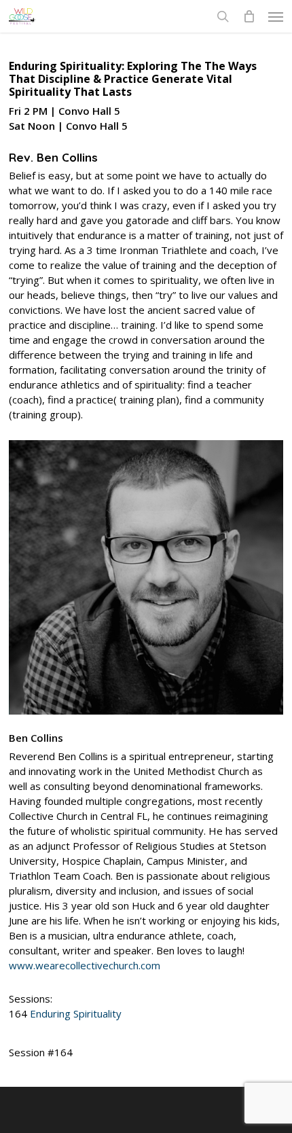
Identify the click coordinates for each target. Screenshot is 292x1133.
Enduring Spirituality (76, 1013)
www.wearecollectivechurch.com (84, 965)
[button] (275, 16)
